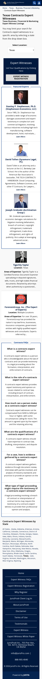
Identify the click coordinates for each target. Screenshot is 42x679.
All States (6, 529)
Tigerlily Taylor (21, 265)
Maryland (6, 541)
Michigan (20, 541)
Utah (32, 556)
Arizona (36, 529)
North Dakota (15, 546)
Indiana (21, 537)
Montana (23, 544)
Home (5, 8)
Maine (13, 541)
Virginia (6, 558)
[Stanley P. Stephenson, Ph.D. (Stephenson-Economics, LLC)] (21, 97)
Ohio (13, 551)
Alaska (13, 529)
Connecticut (23, 532)
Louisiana (14, 539)
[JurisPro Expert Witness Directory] (16, 3)
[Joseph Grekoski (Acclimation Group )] (21, 201)
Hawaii (35, 534)
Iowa (4, 537)
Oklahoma (19, 551)
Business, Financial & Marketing (27, 8)
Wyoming (17, 561)
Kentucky (6, 539)
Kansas (28, 537)
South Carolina (31, 554)
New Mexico (26, 549)
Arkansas (28, 529)
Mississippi (14, 544)
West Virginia (8, 561)
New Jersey (16, 549)
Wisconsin (31, 558)
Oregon (27, 551)
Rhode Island (19, 554)
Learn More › (21, 137)
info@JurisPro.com (20, 653)
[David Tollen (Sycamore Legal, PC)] (21, 150)
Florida (22, 534)
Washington (21, 558)
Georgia (29, 534)
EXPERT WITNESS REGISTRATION (21, 78)
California (6, 532)
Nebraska (25, 546)
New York (6, 551)
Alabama (20, 529)
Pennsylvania (8, 554)
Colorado (14, 532)
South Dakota (8, 556)
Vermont (12, 558)
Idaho (9, 537)
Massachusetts (25, 539)
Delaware (14, 534)
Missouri (6, 544)
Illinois (15, 537)
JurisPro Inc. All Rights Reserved (24, 666)
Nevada (35, 549)
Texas (11, 8)
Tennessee (18, 556)
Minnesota (29, 541)
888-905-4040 (21, 660)
